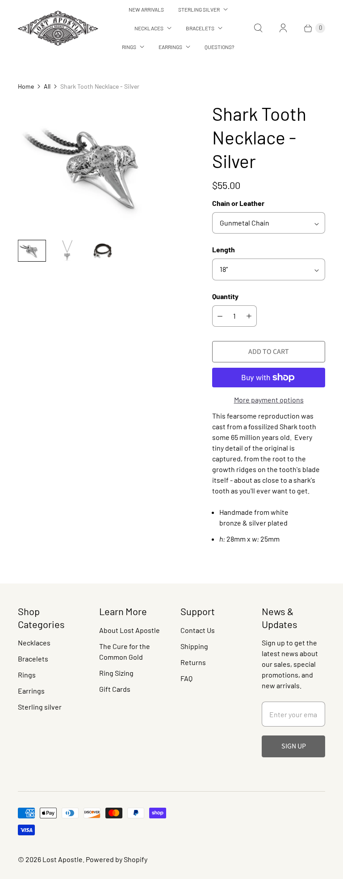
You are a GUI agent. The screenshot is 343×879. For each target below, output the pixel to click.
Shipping (194, 646)
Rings (129, 47)
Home (26, 86)
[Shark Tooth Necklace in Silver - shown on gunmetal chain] (102, 167)
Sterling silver (40, 706)
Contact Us (197, 630)
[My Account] (283, 28)
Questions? (219, 47)
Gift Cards (114, 689)
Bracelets (200, 28)
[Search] (258, 28)
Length (223, 249)
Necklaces (148, 28)
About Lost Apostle (129, 630)
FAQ (186, 678)
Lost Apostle (62, 859)
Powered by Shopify (116, 859)
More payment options (269, 399)
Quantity (225, 296)
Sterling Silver (199, 9)
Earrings (170, 47)
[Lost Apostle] (58, 28)
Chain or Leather (238, 203)
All (47, 86)
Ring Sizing (116, 673)
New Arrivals (146, 9)
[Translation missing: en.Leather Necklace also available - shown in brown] (102, 251)
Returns (193, 662)
